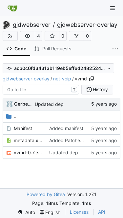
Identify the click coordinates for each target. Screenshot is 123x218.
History (100, 89)
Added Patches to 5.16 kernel (81, 140)
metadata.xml (28, 140)
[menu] (26, 212)
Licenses (79, 212)
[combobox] (41, 89)
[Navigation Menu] (113, 8)
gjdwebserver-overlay (87, 25)
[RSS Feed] (10, 36)
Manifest (23, 128)
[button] (27, 36)
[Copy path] (91, 78)
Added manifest (66, 128)
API (101, 212)
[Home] (12, 8)
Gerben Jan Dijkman (23, 104)
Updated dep (49, 104)
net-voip (62, 78)
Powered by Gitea (46, 194)
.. (15, 116)
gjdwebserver (32, 25)
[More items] (115, 49)
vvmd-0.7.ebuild (28, 152)
